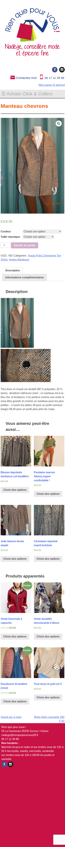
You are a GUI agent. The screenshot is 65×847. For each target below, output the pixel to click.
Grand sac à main (11, 717)
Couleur (6, 231)
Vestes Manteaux (19, 259)
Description (12, 270)
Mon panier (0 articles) (52, 85)
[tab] (12, 270)
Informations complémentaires (24, 277)
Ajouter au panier (25, 245)
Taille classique (10, 236)
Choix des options (14, 489)
